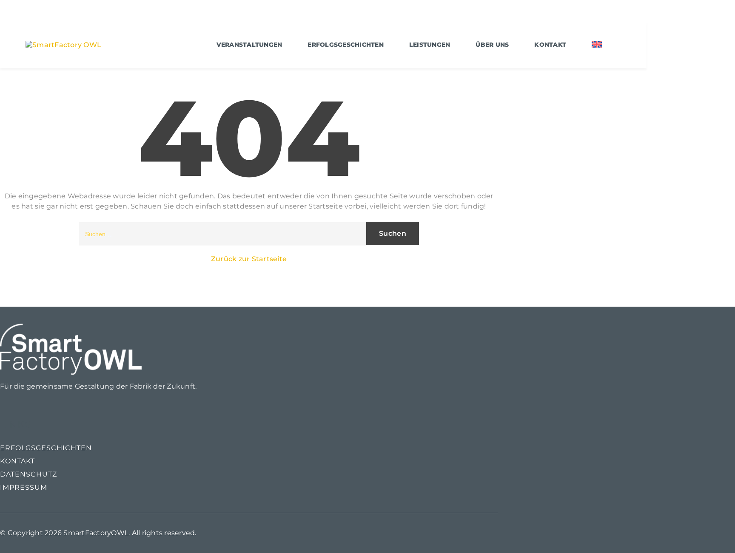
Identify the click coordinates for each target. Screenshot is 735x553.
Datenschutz (28, 474)
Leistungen (429, 44)
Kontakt (550, 44)
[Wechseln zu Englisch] (596, 44)
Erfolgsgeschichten (346, 44)
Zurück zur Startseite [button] (249, 259)
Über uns (492, 44)
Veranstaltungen (249, 44)
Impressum (23, 487)
